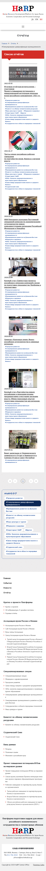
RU (41, 19)
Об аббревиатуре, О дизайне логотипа (19, 610)
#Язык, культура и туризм (13, 111)
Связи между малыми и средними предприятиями (23, 686)
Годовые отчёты (11, 613)
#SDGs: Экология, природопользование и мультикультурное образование (22, 535)
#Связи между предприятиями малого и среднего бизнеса (22, 542)
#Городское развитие (12, 100)
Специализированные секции (16, 676)
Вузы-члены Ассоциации (14, 632)
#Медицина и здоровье (32, 111)
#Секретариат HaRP (12, 113)
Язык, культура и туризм (13, 709)
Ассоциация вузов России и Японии (18, 625)
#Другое (23, 113)
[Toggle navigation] (23, 26)
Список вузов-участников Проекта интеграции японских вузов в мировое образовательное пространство (23, 779)
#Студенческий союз (12, 187)
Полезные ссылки (11, 752)
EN (36, 19)
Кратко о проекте (11, 607)
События (7, 583)
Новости (7, 587)
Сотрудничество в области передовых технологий (23, 706)
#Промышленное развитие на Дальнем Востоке (21, 107)
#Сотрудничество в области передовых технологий (22, 123)
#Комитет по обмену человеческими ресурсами (21, 109)
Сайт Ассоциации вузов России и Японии (19, 629)
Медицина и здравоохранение (16, 679)
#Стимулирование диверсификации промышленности (20, 503)
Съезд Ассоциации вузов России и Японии (20, 635)
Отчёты (14, 43)
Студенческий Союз (12, 737)
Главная (5, 43)
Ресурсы (8, 749)
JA (33, 19)
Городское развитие (12, 682)
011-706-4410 (12, 855)
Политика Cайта (38, 865)
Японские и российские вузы (15, 755)
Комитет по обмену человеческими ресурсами (22, 725)
